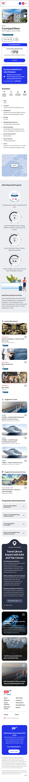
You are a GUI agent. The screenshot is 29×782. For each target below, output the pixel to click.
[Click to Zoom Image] (14, 16)
